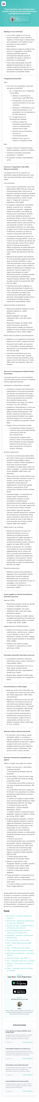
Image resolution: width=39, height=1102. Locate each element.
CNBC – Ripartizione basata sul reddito (20, 950)
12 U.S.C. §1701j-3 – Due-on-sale (18, 940)
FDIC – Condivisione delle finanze (18, 948)
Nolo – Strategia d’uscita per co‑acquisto (21, 961)
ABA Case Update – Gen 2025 (17, 958)
